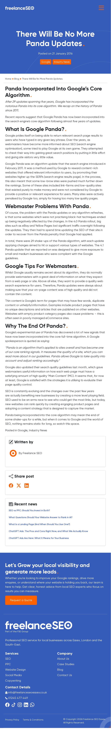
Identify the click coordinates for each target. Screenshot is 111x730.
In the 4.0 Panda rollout (80, 221)
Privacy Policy (12, 719)
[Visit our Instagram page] (21, 704)
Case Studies (65, 664)
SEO (8, 658)
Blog (16, 78)
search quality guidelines (56, 367)
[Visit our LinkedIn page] (27, 704)
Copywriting (13, 680)
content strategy (31, 408)
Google (45, 61)
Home (8, 78)
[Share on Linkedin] (27, 485)
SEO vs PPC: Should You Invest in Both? (29, 510)
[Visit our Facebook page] (8, 704)
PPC (8, 664)
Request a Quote (21, 600)
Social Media (13, 675)
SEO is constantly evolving (22, 391)
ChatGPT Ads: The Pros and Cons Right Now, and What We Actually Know (48, 531)
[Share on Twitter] (19, 485)
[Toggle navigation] (101, 7)
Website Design (15, 669)
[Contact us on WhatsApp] (32, 704)
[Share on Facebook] (11, 485)
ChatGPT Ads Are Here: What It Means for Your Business (39, 538)
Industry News (62, 61)
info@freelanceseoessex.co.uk (27, 692)
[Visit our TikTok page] (14, 704)
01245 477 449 (18, 698)
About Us (63, 658)
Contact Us (64, 675)
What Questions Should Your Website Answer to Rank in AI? (40, 517)
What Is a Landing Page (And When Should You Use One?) (39, 524)
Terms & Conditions (33, 719)
